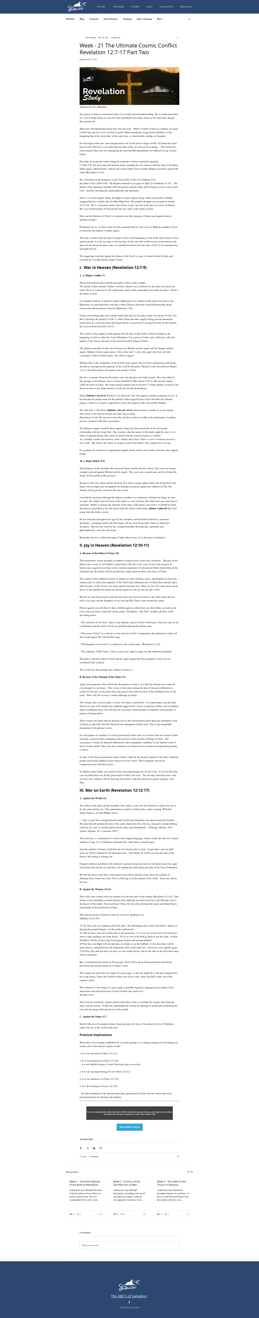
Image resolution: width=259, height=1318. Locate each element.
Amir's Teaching (144, 19)
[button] (186, 6)
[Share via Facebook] (81, 1148)
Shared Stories (111, 19)
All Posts (70, 19)
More (159, 19)
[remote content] (129, 1113)
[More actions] (177, 37)
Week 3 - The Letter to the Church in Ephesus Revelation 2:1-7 (171, 1183)
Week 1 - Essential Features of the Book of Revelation (84, 1183)
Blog (82, 19)
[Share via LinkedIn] (94, 1148)
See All (190, 1171)
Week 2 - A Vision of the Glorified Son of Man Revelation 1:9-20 (126, 1183)
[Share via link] (100, 1148)
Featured (93, 19)
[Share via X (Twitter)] (87, 1148)
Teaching (127, 19)
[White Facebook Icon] (129, 1302)
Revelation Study (86, 1139)
